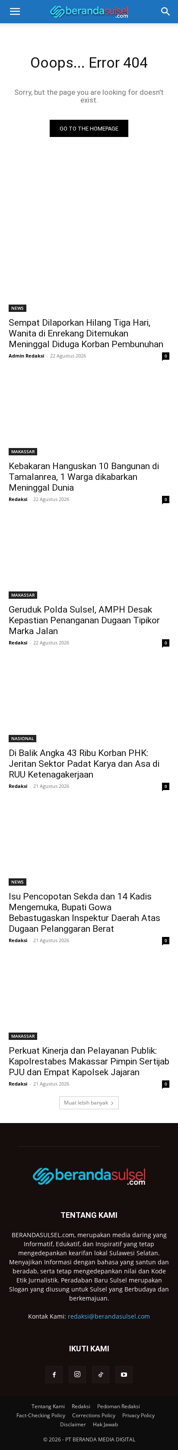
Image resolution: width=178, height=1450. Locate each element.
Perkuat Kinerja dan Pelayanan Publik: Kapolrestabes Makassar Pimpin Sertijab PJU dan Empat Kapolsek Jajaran (89, 1061)
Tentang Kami (48, 1406)
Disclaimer (73, 1424)
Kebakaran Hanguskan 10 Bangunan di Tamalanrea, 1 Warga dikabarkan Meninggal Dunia (84, 477)
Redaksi (18, 499)
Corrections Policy (93, 1415)
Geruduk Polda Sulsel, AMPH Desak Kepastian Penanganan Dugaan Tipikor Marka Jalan (84, 620)
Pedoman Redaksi (118, 1406)
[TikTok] (100, 1374)
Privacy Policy (138, 1415)
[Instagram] (77, 1374)
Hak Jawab (105, 1424)
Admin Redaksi (26, 355)
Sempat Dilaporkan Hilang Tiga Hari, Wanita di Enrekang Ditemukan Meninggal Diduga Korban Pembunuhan (86, 333)
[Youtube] (124, 1374)
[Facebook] (54, 1374)
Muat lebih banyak (86, 1102)
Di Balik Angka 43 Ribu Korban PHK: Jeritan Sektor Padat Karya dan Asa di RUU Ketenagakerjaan (84, 764)
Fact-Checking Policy (40, 1415)
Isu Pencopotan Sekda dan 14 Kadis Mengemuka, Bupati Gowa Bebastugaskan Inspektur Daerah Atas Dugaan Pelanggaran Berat (84, 912)
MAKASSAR (23, 451)
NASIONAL (22, 738)
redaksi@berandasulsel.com (109, 1316)
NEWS (17, 308)
